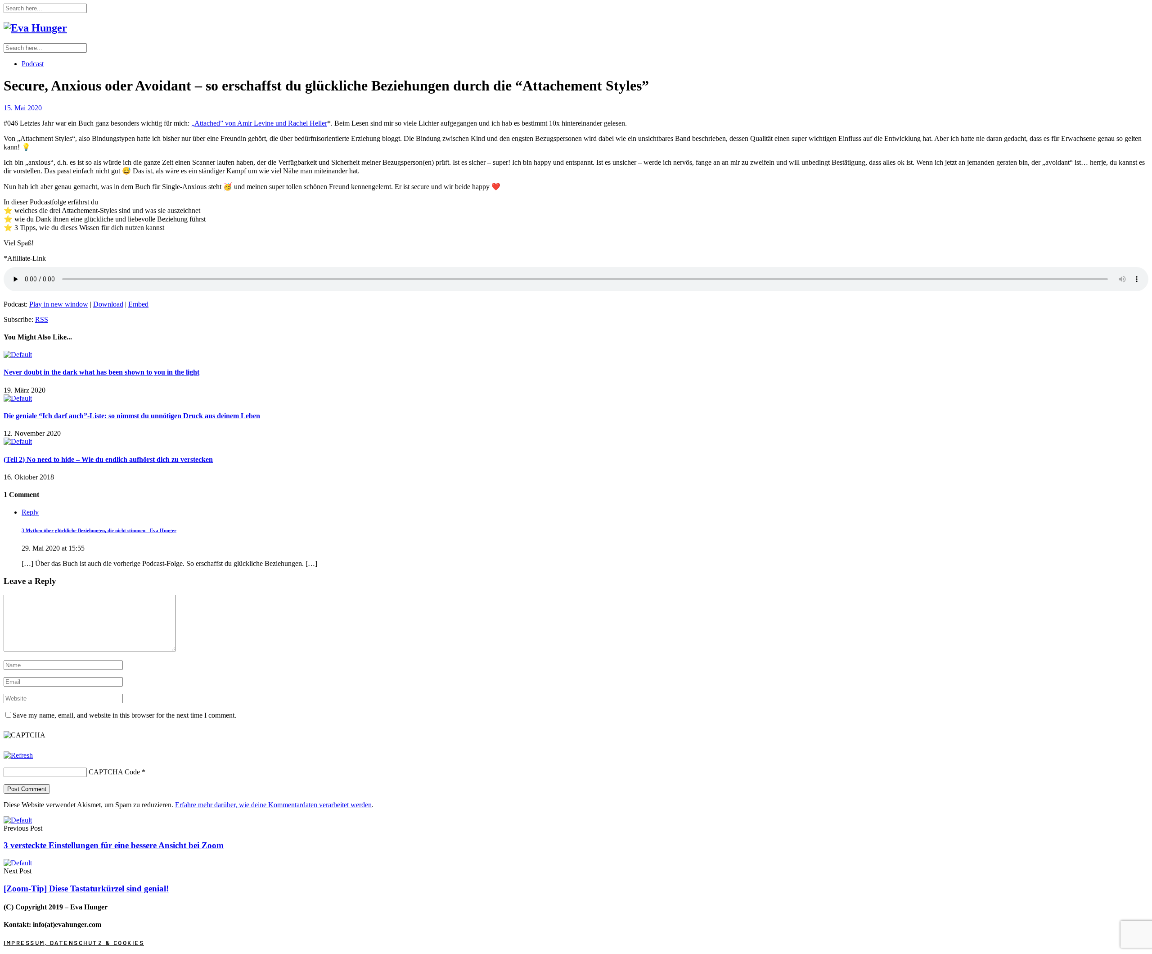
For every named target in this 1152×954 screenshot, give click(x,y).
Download (108, 304)
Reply (30, 512)
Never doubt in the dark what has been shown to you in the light (101, 372)
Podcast (33, 64)
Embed (138, 304)
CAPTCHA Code (114, 772)
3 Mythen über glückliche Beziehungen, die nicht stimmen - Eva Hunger (99, 530)
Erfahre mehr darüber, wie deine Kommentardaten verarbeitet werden (273, 805)
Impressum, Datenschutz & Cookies (74, 942)
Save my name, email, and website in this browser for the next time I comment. (124, 715)
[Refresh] (18, 755)
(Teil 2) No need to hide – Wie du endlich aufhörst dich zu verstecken (108, 459)
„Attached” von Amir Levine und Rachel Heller (259, 123)
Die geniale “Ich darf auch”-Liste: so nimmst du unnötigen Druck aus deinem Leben (132, 416)
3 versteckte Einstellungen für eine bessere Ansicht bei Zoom (114, 845)
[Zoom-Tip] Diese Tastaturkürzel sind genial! (86, 888)
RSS (41, 319)
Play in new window (58, 304)
